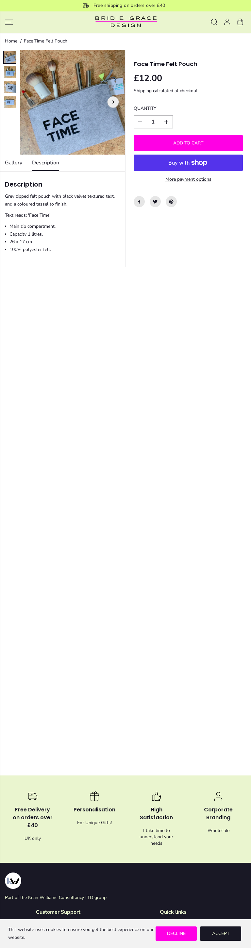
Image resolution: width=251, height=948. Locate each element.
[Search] (214, 22)
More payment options (188, 179)
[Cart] (240, 22)
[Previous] (32, 102)
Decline (176, 933)
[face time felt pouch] (72, 102)
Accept (220, 933)
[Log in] (227, 22)
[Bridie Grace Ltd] (125, 22)
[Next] (113, 102)
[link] (125, 881)
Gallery (13, 162)
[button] (9, 22)
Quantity (145, 108)
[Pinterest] (171, 201)
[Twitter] (155, 201)
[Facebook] (139, 201)
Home (11, 41)
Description (45, 162)
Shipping (143, 91)
